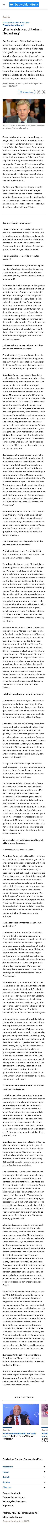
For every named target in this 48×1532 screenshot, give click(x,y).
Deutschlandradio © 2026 (16, 1521)
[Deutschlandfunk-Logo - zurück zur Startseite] (24, 4)
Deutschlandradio (12, 1493)
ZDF (20, 1512)
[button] (4, 4)
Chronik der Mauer (12, 1517)
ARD (14, 1512)
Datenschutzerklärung (14, 1497)
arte (35, 1512)
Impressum (8, 1505)
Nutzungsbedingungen (14, 1501)
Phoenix (28, 1512)
